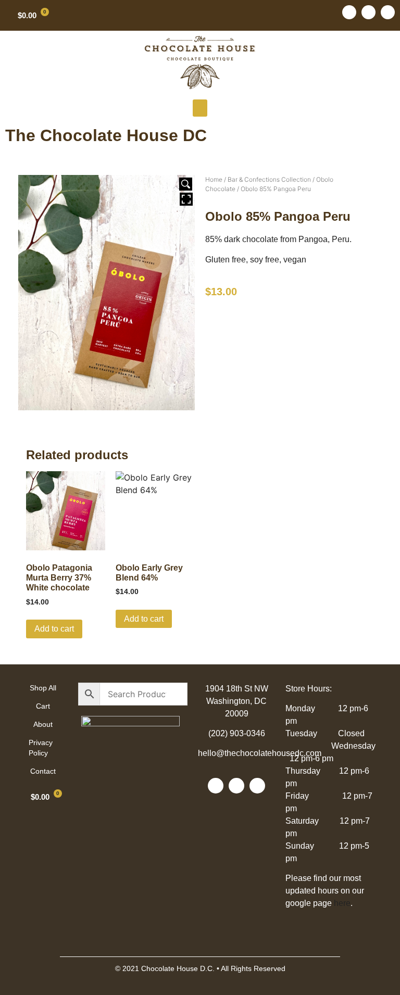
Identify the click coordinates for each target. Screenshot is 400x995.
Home (213, 179)
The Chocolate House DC (106, 135)
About (43, 724)
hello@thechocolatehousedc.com (259, 753)
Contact (43, 771)
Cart (43, 706)
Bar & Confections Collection (269, 179)
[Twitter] (368, 12)
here (342, 903)
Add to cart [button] (54, 628)
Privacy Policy (41, 747)
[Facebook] (349, 12)
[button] (200, 108)
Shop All (43, 688)
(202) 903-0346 (236, 733)
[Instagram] (388, 12)
